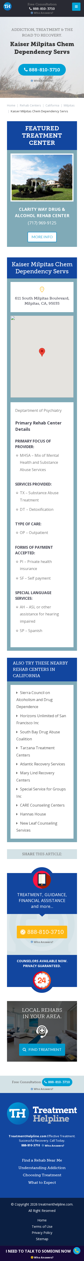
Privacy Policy (42, 1232)
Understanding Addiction (42, 1168)
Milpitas (69, 105)
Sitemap (42, 1239)
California (52, 105)
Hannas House (33, 814)
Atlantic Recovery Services (42, 764)
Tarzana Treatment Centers (35, 751)
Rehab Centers (30, 105)
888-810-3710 (44, 70)
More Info (42, 236)
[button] (42, 352)
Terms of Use (42, 1226)
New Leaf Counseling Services (36, 827)
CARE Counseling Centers (42, 805)
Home (11, 105)
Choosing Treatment (42, 1175)
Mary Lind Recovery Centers (35, 776)
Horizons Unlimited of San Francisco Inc (41, 719)
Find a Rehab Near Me (42, 1160)
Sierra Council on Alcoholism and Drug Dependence (34, 699)
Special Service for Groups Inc (41, 792)
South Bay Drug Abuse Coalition (38, 735)
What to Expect (42, 1182)
